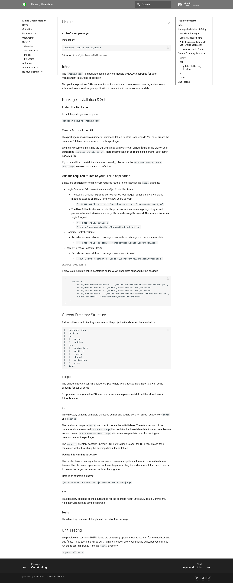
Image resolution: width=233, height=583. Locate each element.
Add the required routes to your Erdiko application (193, 43)
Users (25, 42)
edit (169, 23)
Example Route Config (193, 49)
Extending (29, 59)
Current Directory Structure (191, 53)
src (181, 73)
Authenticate (29, 67)
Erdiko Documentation (34, 20)
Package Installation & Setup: (192, 29)
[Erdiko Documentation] (24, 4)
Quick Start (27, 29)
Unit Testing (184, 82)
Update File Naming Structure (191, 67)
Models (28, 55)
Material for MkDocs (55, 576)
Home (25, 25)
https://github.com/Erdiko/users (89, 55)
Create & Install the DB (191, 38)
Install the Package (189, 33)
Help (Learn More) (31, 71)
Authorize (27, 63)
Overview (29, 46)
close (167, 4)
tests (182, 77)
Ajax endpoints (31, 50)
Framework (28, 33)
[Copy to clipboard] (168, 48)
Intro (180, 25)
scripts (183, 57)
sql (181, 62)
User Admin (28, 38)
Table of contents (187, 20)
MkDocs (37, 576)
